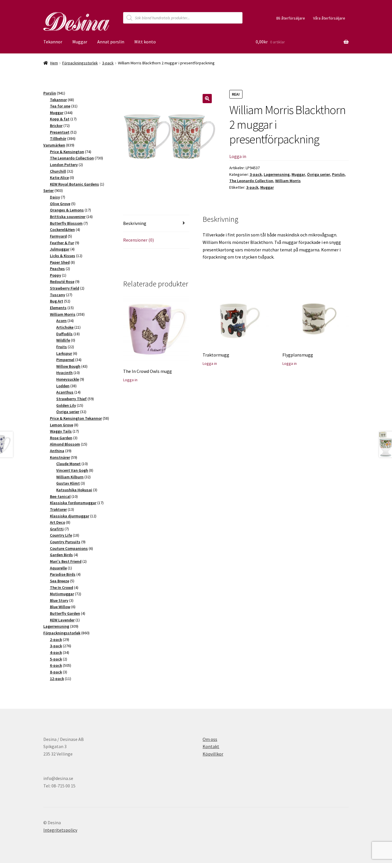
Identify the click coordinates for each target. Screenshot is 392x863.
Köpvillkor (213, 754)
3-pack (108, 63)
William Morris (288, 180)
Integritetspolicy (60, 830)
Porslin (338, 174)
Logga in (237, 156)
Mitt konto (145, 42)
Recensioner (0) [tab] (138, 240)
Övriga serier (318, 174)
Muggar (79, 42)
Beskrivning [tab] (134, 223)
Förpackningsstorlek (80, 63)
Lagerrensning (277, 174)
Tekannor (52, 42)
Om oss (210, 739)
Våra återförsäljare (329, 18)
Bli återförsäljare (290, 18)
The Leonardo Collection (251, 180)
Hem (54, 63)
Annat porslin (110, 42)
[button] (207, 98)
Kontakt (211, 746)
